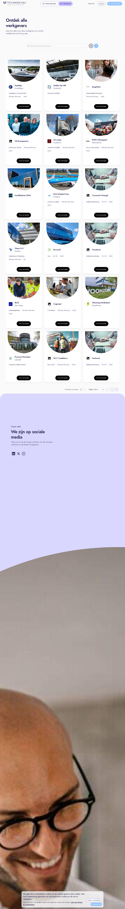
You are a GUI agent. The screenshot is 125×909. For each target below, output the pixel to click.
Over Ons (91, 4)
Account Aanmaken (115, 4)
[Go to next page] (112, 389)
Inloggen (101, 4)
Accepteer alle (96, 904)
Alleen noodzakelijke (94, 900)
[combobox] (82, 389)
